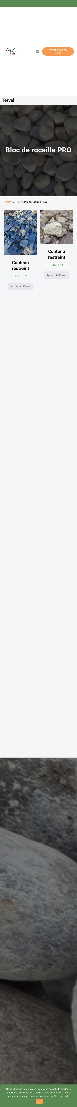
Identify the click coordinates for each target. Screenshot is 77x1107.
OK (39, 1101)
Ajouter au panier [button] (20, 286)
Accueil (8, 202)
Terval (8, 100)
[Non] (71, 1095)
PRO (17, 202)
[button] (37, 51)
